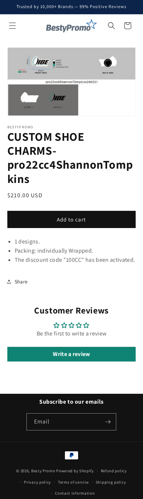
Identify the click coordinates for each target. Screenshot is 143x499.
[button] (12, 26)
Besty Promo (43, 470)
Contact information (75, 493)
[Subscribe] (108, 421)
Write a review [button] (71, 354)
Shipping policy (111, 482)
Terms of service (73, 482)
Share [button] (21, 281)
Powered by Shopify (75, 470)
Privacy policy (37, 482)
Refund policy (114, 470)
